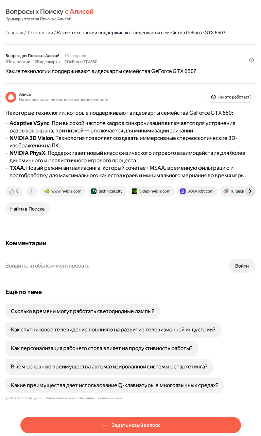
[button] (251, 60)
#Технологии (17, 61)
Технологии (40, 32)
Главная (14, 32)
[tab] (14, 191)
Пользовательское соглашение (69, 398)
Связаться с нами (109, 398)
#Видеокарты (47, 61)
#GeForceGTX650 (81, 61)
